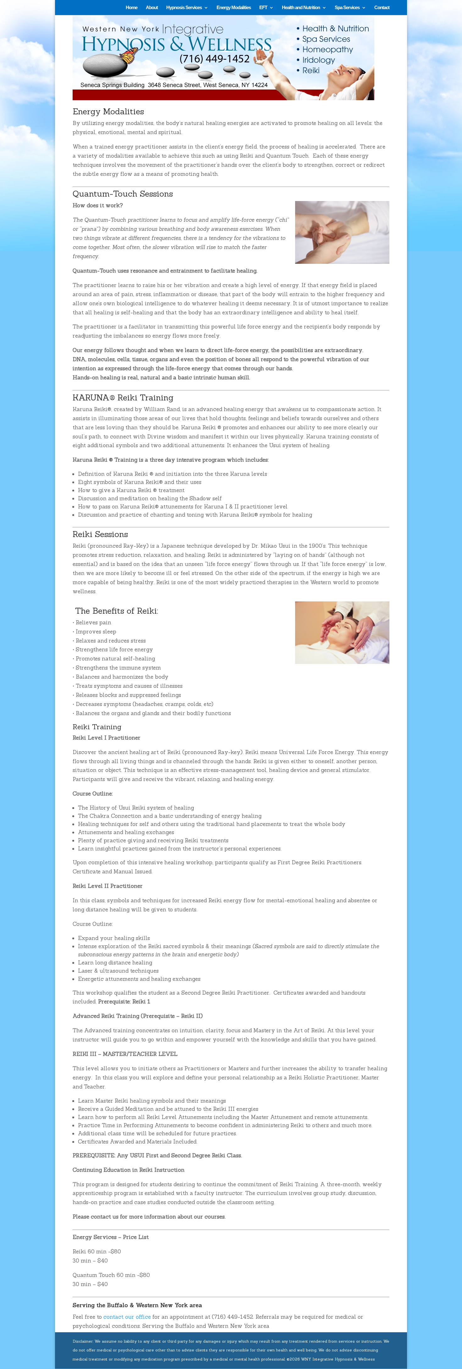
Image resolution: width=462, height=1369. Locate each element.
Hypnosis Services (184, 7)
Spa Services (347, 7)
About (152, 7)
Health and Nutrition (301, 7)
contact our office (127, 1316)
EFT (263, 7)
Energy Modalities (234, 7)
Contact (381, 7)
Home (131, 7)
